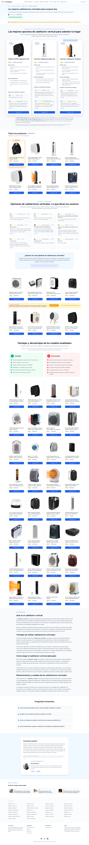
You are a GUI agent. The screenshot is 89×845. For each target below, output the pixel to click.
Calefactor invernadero (31, 812)
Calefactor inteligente (12, 812)
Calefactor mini (67, 812)
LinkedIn (38, 771)
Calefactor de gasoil (49, 805)
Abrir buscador (54, 305)
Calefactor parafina (49, 814)
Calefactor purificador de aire (14, 816)
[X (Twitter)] (44, 838)
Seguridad (46, 1)
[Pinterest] (47, 838)
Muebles (41, 1)
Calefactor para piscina (31, 814)
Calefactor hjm (30, 810)
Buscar (84, 1)
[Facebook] (41, 838)
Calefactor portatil (68, 814)
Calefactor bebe (11, 803)
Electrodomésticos (28, 1)
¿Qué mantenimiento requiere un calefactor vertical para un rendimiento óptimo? (42, 726)
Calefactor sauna (30, 816)
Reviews (55, 1)
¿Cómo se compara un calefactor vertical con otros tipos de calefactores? (40, 720)
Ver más (36, 96)
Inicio (9, 6)
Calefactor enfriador (12, 808)
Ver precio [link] (18, 112)
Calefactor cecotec (49, 803)
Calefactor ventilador (31, 818)
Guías (51, 1)
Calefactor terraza (12, 818)
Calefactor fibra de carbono (32, 808)
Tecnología (36, 1)
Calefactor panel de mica (13, 814)
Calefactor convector (12, 805)
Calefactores (24, 6)
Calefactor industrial (49, 810)
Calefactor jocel (48, 812)
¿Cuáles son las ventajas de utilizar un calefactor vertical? (35, 714)
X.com (32, 771)
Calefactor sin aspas (49, 816)
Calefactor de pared (68, 805)
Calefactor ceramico (68, 803)
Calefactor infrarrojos (68, 810)
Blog (58, 1)
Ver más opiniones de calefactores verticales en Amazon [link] (44, 265)
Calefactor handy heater (13, 810)
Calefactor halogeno (68, 808)
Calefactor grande (49, 808)
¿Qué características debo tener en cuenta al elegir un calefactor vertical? (40, 708)
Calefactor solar (67, 816)
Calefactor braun (30, 803)
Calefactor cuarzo (30, 805)
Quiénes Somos (64, 1)
